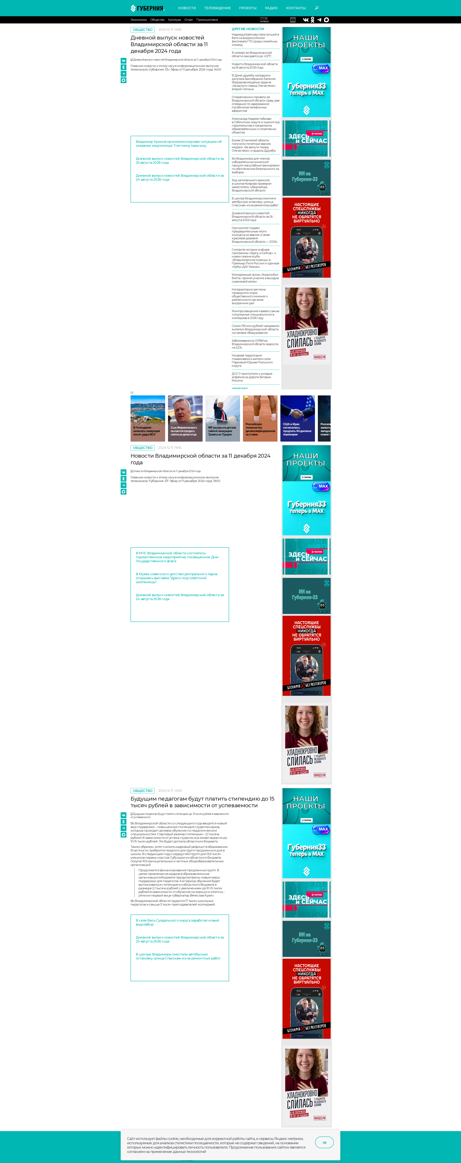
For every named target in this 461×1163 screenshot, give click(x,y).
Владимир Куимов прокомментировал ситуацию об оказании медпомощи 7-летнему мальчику (178, 144)
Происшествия (207, 19)
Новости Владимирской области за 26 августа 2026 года (255, 65)
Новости (187, 8)
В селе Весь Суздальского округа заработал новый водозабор (177, 922)
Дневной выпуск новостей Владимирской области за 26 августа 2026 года (252, 217)
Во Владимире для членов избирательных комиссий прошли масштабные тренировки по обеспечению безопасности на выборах (255, 165)
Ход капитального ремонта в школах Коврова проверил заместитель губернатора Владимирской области (251, 185)
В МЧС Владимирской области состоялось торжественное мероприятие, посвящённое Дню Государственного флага (177, 557)
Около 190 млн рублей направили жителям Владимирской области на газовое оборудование (255, 329)
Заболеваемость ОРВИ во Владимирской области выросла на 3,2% (255, 344)
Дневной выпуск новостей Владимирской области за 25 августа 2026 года (180, 161)
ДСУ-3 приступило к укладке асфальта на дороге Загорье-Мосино (252, 377)
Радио (271, 8)
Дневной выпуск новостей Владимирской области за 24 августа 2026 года (180, 178)
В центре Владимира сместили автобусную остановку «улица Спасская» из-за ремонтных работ (255, 202)
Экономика (139, 19)
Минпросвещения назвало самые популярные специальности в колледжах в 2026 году (255, 314)
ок (324, 1142)
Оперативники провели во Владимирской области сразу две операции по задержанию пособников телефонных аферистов (255, 104)
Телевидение (217, 8)
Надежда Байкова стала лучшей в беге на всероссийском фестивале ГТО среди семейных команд (255, 40)
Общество (157, 19)
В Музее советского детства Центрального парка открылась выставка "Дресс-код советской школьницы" (176, 578)
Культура (174, 19)
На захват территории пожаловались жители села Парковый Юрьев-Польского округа (252, 360)
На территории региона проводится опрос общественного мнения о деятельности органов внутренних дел (249, 296)
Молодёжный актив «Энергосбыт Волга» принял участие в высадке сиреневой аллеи (255, 278)
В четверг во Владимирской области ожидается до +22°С (252, 54)
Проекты (248, 8)
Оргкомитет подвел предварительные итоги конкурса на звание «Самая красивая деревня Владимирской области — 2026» (254, 234)
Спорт (188, 19)
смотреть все (239, 388)
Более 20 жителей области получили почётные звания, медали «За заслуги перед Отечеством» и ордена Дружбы (254, 145)
